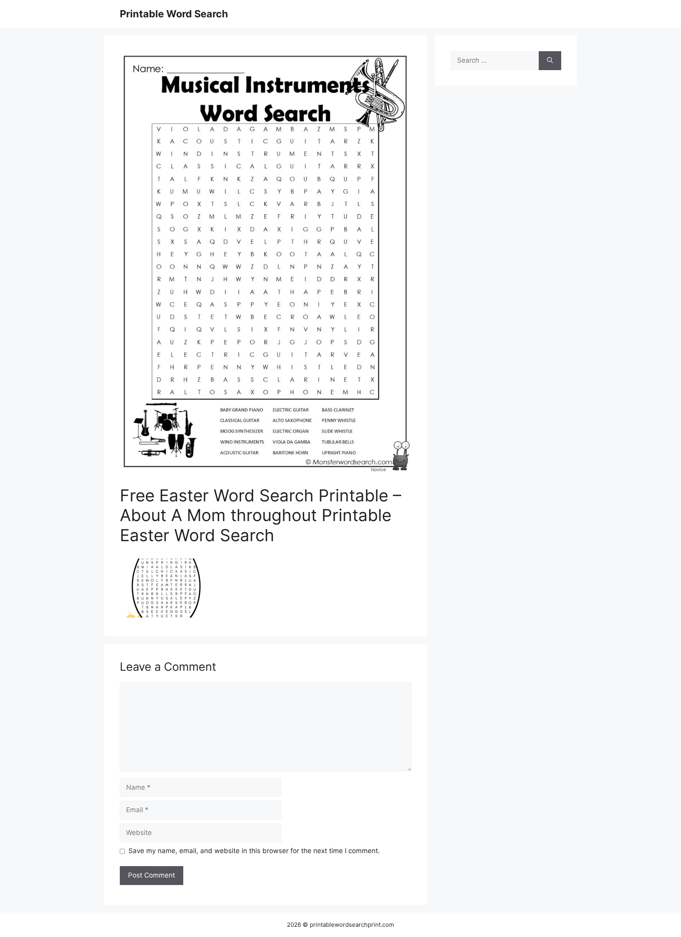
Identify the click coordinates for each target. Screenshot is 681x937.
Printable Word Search (174, 14)
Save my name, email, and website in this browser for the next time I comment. (254, 851)
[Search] (550, 60)
